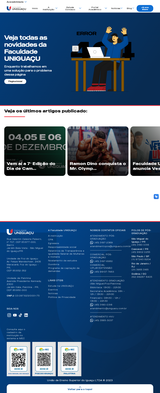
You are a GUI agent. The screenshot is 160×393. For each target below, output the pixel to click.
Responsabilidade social (62, 247)
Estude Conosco (70, 8)
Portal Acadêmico (95, 8)
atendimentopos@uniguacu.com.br (108, 246)
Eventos (53, 289)
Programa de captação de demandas (64, 269)
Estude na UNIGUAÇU (61, 286)
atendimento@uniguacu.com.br (108, 308)
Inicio (35, 8)
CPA (50, 239)
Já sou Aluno (145, 8)
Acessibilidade (15, 2)
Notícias (115, 8)
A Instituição (48, 8)
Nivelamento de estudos (62, 260)
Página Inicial (15, 81)
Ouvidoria (53, 264)
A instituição (55, 236)
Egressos (53, 243)
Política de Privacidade (62, 297)
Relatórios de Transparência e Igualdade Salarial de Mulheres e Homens (66, 254)
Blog (129, 8)
